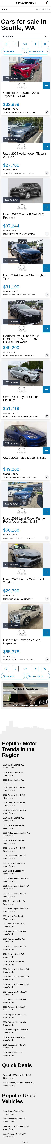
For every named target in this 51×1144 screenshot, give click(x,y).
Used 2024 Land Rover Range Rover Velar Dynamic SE (24, 520)
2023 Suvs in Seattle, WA (13, 781)
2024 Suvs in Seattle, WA (13, 773)
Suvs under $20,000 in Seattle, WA (17, 1076)
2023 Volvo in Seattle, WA (13, 925)
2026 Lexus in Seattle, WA (13, 963)
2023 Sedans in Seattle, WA (14, 895)
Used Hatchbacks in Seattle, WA (16, 1127)
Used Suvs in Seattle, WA (13, 1112)
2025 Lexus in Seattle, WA (13, 872)
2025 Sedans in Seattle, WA (14, 857)
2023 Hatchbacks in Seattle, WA (16, 887)
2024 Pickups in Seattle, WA (14, 932)
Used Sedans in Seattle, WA (14, 1120)
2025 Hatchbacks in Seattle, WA (16, 978)
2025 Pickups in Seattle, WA (14, 1008)
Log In (37, 9)
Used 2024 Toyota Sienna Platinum (21, 398)
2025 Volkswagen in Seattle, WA (16, 834)
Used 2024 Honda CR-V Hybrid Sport (24, 277)
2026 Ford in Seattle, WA (13, 1053)
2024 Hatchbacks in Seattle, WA (16, 970)
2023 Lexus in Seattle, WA (13, 826)
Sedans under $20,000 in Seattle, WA (18, 1084)
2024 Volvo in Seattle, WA (13, 955)
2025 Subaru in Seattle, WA (14, 864)
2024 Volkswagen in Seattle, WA (16, 910)
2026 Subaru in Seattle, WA (14, 1038)
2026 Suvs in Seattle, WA (13, 819)
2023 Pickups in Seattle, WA (14, 1000)
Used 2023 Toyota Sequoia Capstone (21, 642)
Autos (4, 9)
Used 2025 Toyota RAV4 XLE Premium (23, 216)
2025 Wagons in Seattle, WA (14, 1016)
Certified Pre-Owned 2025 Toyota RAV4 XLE (21, 94)
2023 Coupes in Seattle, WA (14, 1046)
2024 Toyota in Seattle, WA (14, 789)
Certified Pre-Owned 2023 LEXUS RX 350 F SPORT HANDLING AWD (21, 339)
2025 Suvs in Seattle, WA (13, 766)
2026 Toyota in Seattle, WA (14, 804)
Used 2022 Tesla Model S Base (24, 457)
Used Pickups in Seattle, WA (14, 1135)
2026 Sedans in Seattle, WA (14, 948)
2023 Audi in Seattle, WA (13, 917)
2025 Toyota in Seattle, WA (14, 796)
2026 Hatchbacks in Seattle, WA (16, 985)
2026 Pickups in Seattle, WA (14, 1023)
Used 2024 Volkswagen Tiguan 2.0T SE (24, 155)
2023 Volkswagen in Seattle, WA (16, 879)
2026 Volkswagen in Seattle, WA (16, 1031)
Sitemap (25, 1142)
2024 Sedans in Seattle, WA (14, 811)
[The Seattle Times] (25, 3)
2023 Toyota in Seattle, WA (14, 849)
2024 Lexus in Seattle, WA (13, 842)
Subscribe (46, 9)
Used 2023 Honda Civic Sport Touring (23, 581)
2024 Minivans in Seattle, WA (15, 993)
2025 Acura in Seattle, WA (14, 940)
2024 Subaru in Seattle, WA (14, 902)
